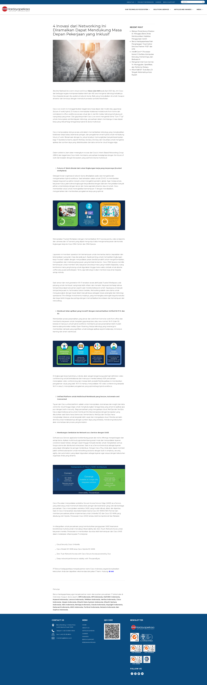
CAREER (158, 2)
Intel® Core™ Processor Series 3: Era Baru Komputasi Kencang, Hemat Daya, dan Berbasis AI (143, 55)
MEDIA (199, 9)
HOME (84, 625)
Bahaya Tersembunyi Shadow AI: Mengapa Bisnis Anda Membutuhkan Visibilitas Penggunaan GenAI (143, 35)
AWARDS (85, 636)
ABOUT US (130, 2)
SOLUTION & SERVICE (161, 9)
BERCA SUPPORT (169, 2)
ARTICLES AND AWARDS (182, 9)
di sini (111, 571)
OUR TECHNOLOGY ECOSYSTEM (136, 9)
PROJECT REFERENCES (146, 2)
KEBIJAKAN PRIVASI (89, 642)
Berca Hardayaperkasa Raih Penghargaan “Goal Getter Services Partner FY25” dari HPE (142, 45)
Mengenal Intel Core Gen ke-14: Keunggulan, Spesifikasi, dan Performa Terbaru (143, 64)
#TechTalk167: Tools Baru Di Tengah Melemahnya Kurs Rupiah (142, 72)
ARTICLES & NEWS (88, 630)
